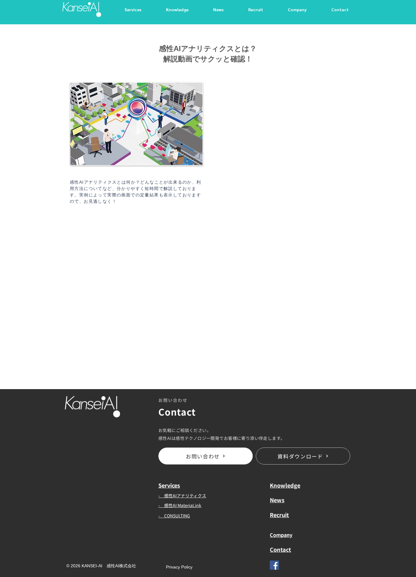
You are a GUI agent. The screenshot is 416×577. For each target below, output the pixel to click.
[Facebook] (274, 565)
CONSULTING (177, 516)
